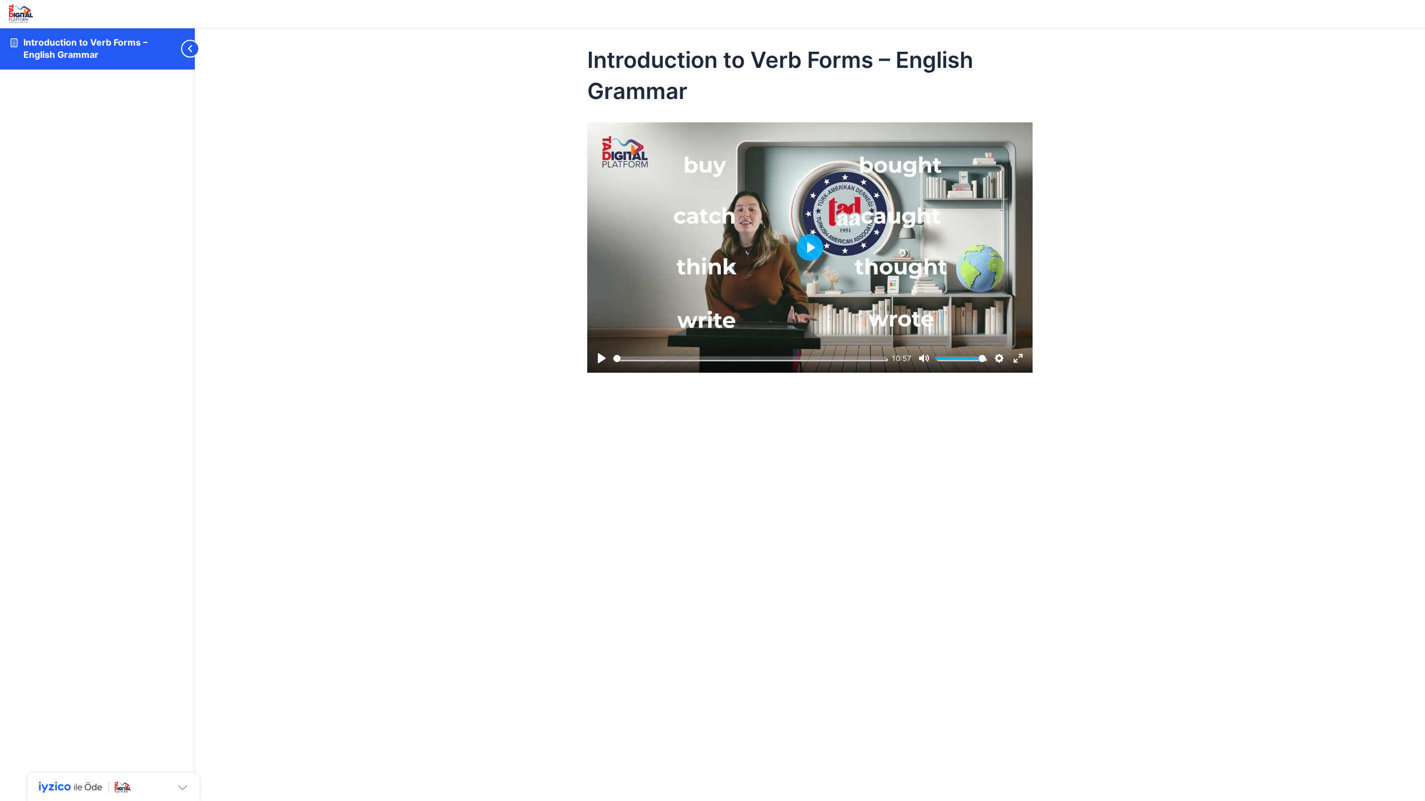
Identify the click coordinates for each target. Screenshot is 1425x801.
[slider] (750, 358)
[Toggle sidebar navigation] (178, 49)
